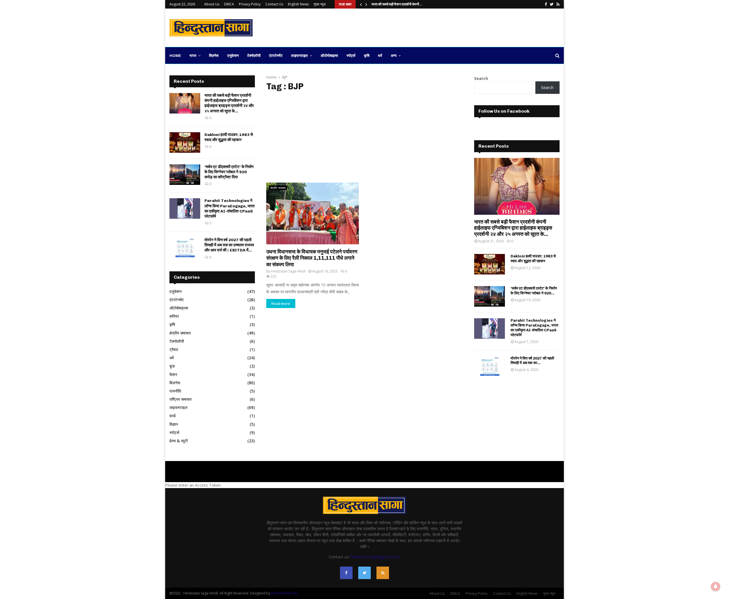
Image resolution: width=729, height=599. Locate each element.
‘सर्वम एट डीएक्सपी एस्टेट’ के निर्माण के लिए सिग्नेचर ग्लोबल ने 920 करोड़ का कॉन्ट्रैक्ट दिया (229, 171)
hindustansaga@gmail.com (375, 556)
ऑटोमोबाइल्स (329, 55)
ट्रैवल (173, 349)
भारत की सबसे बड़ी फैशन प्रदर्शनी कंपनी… (397, 4)
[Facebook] (346, 573)
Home (175, 55)
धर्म (380, 55)
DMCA (229, 4)
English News (298, 4)
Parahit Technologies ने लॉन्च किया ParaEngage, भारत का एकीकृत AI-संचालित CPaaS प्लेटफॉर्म (229, 208)
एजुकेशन (233, 55)
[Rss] (382, 573)
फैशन (173, 374)
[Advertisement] (456, 27)
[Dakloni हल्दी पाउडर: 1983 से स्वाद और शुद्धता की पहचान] (184, 142)
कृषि (366, 55)
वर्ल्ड (172, 415)
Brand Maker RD (284, 593)
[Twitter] (364, 573)
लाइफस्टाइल (299, 55)
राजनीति (175, 391)
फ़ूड (172, 366)
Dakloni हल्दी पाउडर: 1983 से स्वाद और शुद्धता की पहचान (228, 137)
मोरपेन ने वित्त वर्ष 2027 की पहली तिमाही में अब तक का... (532, 360)
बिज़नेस (214, 55)
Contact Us (274, 4)
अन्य (393, 55)
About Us (211, 4)
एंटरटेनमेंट (275, 55)
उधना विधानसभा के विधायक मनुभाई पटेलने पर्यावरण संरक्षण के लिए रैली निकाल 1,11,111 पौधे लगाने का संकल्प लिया (311, 258)
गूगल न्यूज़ (319, 4)
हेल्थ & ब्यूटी (178, 440)
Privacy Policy (250, 4)
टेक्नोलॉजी (254, 55)
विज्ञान (173, 424)
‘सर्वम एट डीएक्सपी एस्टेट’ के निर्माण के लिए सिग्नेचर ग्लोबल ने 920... (534, 290)
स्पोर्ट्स (351, 55)
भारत (192, 55)
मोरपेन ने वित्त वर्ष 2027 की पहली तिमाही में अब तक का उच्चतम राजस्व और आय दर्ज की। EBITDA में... (229, 245)
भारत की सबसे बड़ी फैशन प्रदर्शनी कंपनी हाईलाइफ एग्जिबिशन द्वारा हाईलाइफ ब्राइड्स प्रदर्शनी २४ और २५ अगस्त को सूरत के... (229, 103)
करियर (174, 316)
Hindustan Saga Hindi (288, 271)
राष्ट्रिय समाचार (180, 399)
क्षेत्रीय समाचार (278, 188)
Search (481, 78)
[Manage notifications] (715, 586)
